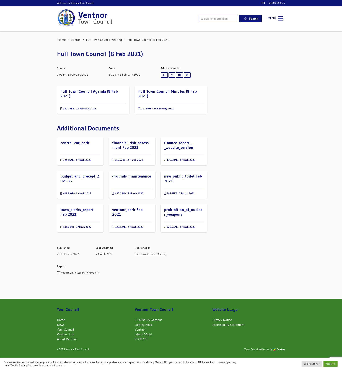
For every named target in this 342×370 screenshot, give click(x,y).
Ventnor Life (65, 334)
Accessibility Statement (229, 325)
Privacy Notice (222, 320)
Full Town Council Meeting (150, 254)
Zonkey (280, 349)
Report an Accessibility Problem (79, 272)
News (60, 325)
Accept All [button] (330, 363)
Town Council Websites (256, 349)
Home (61, 320)
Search (253, 18)
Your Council (65, 330)
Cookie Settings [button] (312, 363)
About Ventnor (67, 339)
